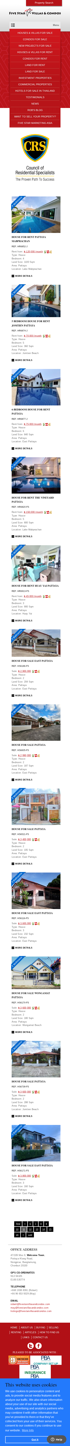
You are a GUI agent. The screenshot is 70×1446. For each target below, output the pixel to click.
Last (30, 1235)
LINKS (26, 1337)
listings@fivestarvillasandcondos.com (31, 1311)
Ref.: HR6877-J (19, 419)
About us (27, 1327)
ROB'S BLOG (35, 110)
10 (17, 1229)
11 (24, 1229)
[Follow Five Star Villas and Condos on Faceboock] (38, 1344)
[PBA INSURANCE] (35, 1366)
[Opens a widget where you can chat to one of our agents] (56, 1439)
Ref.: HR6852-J (19, 246)
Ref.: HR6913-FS (20, 591)
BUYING (40, 1327)
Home (13, 1327)
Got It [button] (35, 1439)
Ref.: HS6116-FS (20, 918)
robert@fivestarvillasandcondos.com (30, 1304)
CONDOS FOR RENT (35, 58)
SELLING (54, 1327)
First (18, 1224)
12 (30, 1229)
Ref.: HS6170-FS (20, 1002)
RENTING (16, 1332)
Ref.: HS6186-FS (20, 666)
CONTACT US (40, 1337)
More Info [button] (28, 1430)
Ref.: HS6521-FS (20, 834)
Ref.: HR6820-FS (20, 507)
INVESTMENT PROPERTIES (35, 78)
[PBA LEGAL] (35, 1375)
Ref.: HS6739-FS (20, 1086)
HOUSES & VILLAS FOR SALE (35, 32)
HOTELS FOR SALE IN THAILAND (35, 90)
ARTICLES (30, 1332)
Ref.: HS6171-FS (20, 1170)
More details (23, 276)
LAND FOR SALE (35, 71)
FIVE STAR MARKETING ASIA (35, 123)
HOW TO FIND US (49, 1332)
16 (17, 1235)
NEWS (35, 103)
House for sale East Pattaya (32, 661)
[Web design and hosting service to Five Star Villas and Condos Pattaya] (18, 1357)
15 (50, 1229)
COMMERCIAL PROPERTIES (35, 84)
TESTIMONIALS (35, 97)
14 (43, 1229)
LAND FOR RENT (35, 65)
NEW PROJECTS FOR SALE (35, 45)
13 (37, 1229)
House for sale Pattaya (29, 745)
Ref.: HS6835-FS (20, 750)
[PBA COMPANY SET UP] (46, 1357)
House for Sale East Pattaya (32, 913)
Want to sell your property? (35, 116)
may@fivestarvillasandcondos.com (29, 1307)
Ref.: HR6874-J (19, 330)
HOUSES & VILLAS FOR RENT (35, 52)
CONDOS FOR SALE (35, 39)
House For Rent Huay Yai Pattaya (35, 586)
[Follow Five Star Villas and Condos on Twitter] (30, 1344)
